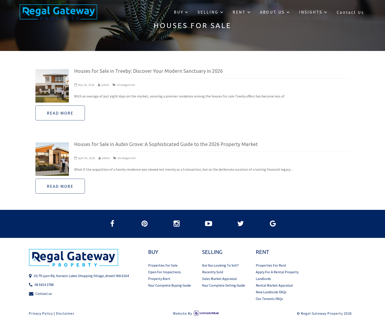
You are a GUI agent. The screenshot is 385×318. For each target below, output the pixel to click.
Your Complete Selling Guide (223, 285)
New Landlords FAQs (271, 292)
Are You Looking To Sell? (220, 265)
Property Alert (159, 278)
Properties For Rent (271, 265)
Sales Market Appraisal (219, 278)
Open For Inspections (164, 272)
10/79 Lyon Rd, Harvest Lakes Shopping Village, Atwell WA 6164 (81, 275)
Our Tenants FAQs (269, 298)
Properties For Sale (163, 265)
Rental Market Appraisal (274, 285)
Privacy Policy (41, 313)
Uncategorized (126, 85)
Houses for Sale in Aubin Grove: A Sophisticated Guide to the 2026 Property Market (166, 144)
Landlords (263, 278)
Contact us (43, 293)
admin (105, 85)
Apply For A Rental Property (277, 272)
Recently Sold (212, 272)
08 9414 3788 (44, 284)
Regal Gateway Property (326, 313)
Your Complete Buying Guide (169, 285)
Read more (60, 113)
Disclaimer (65, 313)
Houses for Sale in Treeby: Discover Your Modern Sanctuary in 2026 (148, 71)
